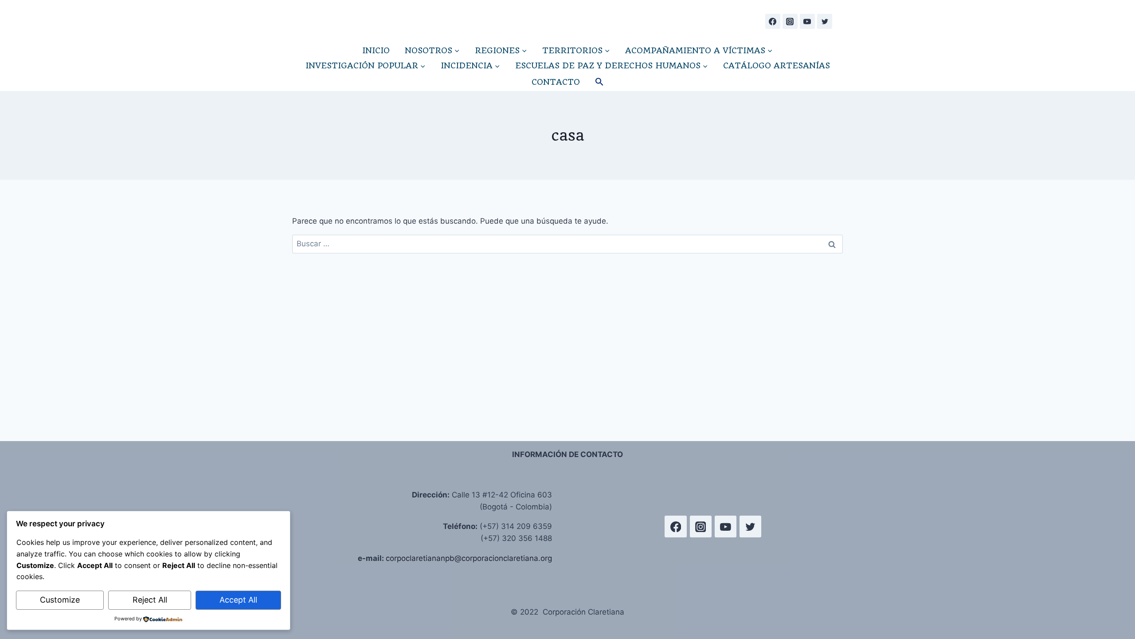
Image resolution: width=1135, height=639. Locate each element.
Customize (60, 599)
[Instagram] (790, 21)
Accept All (238, 599)
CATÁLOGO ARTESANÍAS (776, 65)
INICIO (376, 50)
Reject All (150, 599)
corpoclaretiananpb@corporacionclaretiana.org (469, 558)
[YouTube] (807, 21)
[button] (599, 82)
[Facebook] (772, 21)
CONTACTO (556, 82)
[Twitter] (824, 21)
